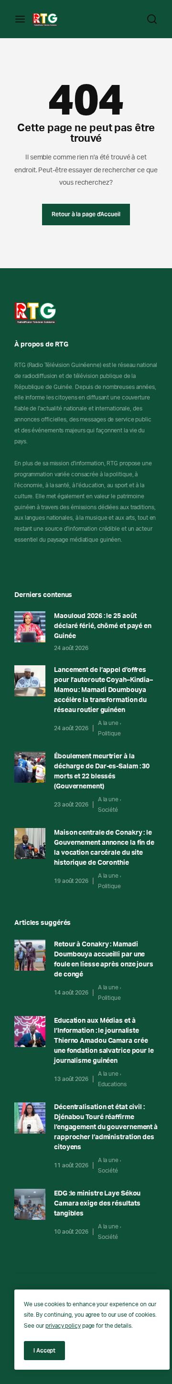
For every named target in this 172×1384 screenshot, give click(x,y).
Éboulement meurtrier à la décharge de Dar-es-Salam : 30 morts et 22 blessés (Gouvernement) (102, 771)
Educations (112, 1084)
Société (108, 810)
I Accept (44, 1350)
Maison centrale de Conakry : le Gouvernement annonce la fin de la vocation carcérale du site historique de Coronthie (104, 847)
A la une (108, 723)
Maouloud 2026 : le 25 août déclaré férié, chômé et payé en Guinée (102, 626)
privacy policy (63, 1326)
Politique (109, 733)
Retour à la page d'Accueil (86, 214)
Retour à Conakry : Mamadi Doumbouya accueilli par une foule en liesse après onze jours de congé (103, 959)
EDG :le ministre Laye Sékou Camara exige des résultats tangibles (97, 1203)
